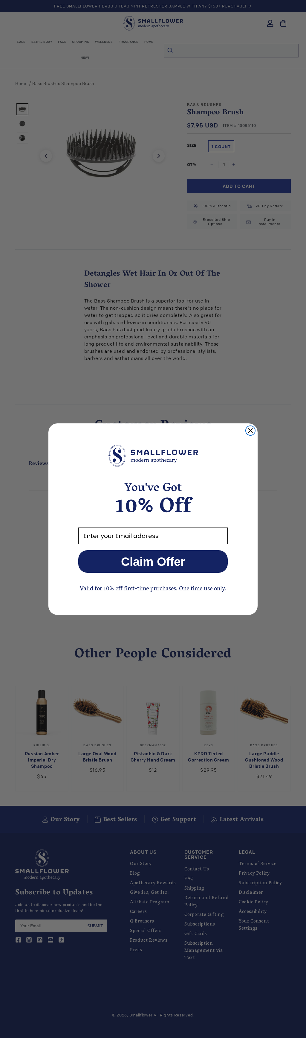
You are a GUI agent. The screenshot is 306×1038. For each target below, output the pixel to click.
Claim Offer (153, 561)
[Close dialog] (250, 430)
